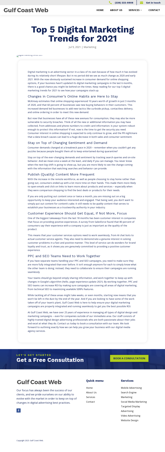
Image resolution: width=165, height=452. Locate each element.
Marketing (90, 47)
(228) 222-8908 (124, 2)
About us (116, 10)
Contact (154, 10)
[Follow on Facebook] (18, 410)
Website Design (129, 420)
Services (134, 10)
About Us (91, 392)
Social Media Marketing (134, 401)
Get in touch (153, 2)
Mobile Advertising (131, 387)
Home (100, 10)
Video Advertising (130, 415)
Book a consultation (129, 358)
